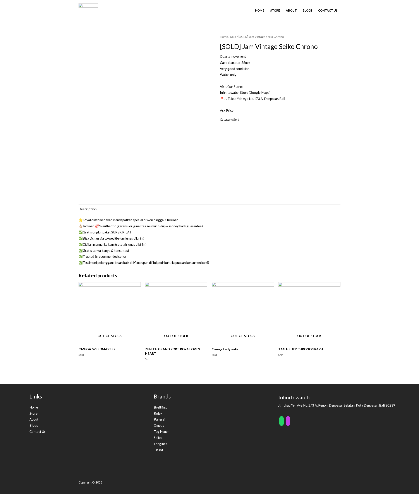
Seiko (158, 438)
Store (275, 10)
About (291, 10)
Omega (159, 425)
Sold (233, 36)
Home (259, 10)
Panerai (159, 419)
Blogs (307, 10)
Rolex (158, 413)
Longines (160, 444)
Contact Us (328, 10)
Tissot (158, 450)
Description (88, 209)
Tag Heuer (161, 431)
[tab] (88, 209)
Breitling (160, 407)
